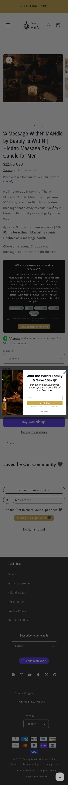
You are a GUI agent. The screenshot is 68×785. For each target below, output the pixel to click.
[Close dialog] (64, 372)
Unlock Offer (45, 403)
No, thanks (44, 411)
